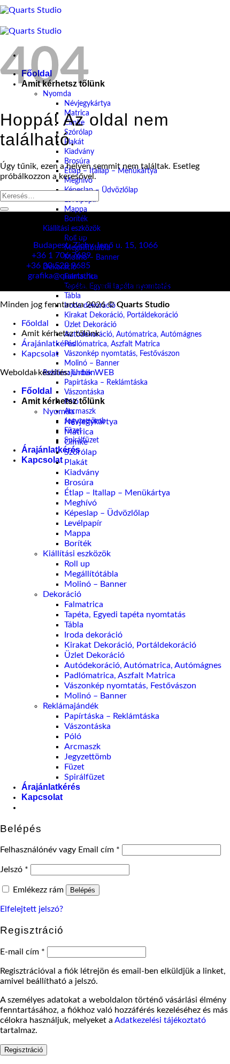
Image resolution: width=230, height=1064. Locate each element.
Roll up (77, 564)
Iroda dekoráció (93, 635)
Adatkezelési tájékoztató (160, 1020)
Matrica (79, 432)
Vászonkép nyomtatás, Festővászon (122, 354)
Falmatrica (83, 604)
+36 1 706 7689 (61, 255)
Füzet (74, 767)
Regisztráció (23, 1050)
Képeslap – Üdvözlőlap (101, 190)
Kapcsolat (42, 459)
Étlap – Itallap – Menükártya (117, 492)
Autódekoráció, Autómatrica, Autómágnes (133, 334)
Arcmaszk (80, 411)
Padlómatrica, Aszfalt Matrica (112, 344)
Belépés (82, 890)
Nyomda (58, 411)
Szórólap (78, 132)
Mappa (75, 209)
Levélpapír (83, 523)
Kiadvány (79, 151)
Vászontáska (84, 392)
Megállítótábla (91, 574)
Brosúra (79, 482)
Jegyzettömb (87, 756)
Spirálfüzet (84, 777)
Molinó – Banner (91, 257)
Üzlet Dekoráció (90, 325)
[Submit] (4, 209)
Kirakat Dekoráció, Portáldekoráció (121, 315)
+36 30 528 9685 (58, 265)
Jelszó (14, 869)
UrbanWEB (93, 372)
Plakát (76, 462)
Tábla (72, 296)
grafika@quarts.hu (62, 275)
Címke (76, 442)
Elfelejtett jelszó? (31, 909)
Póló (72, 736)
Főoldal (35, 323)
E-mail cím (22, 951)
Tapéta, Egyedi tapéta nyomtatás (125, 614)
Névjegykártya (87, 103)
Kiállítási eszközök (72, 228)
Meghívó (80, 503)
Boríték (76, 219)
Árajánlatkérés (50, 449)
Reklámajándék (70, 706)
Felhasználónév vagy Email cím (60, 849)
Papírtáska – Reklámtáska (106, 382)
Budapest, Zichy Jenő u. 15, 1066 (95, 245)
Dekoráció (62, 594)
